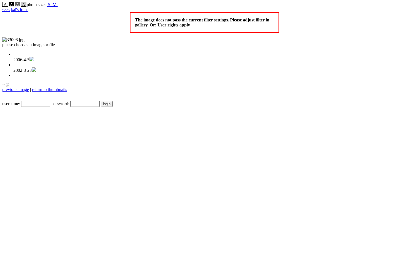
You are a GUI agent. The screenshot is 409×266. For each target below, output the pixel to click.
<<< (6, 9)
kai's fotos (19, 9)
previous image (15, 89)
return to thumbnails (49, 89)
